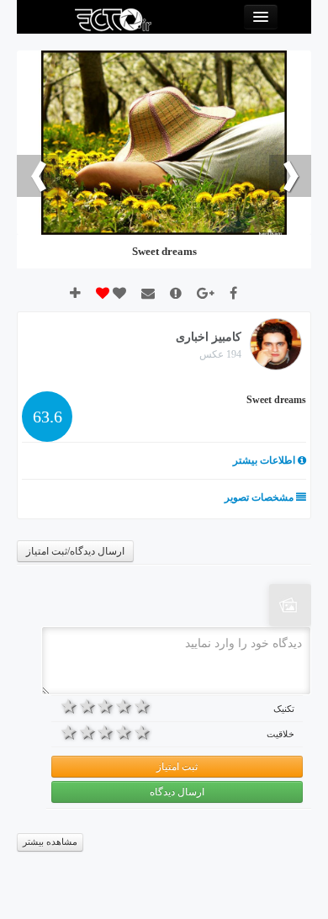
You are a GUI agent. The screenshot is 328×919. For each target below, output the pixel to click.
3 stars (106, 706)
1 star (143, 706)
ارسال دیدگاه (177, 792)
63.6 (47, 416)
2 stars (124, 706)
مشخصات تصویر (260, 497)
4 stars (87, 706)
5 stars (69, 706)
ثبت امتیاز (177, 767)
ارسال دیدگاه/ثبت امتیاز (75, 551)
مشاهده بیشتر (50, 842)
